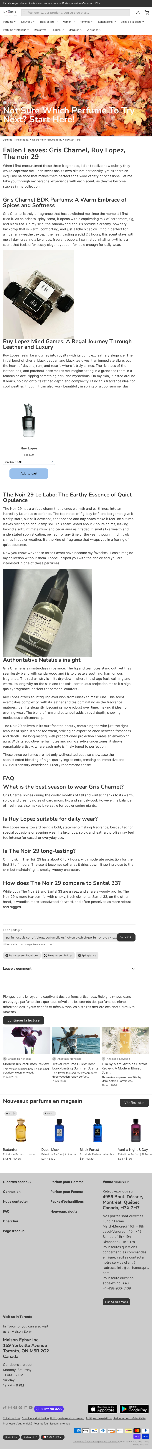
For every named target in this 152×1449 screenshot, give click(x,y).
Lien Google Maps (116, 1301)
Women (66, 21)
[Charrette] (145, 12)
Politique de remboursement (67, 1418)
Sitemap (65, 1423)
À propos (92, 29)
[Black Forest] (98, 1128)
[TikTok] (5, 1409)
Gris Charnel (12, 214)
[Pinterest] (20, 1409)
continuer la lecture (23, 1020)
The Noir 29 (12, 508)
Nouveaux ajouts (63, 1211)
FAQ (6, 1211)
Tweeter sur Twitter (60, 955)
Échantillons (105, 21)
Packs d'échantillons (67, 1201)
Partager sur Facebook (23, 955)
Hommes (85, 21)
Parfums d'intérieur (14, 29)
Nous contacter (15, 1201)
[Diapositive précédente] (133, 1115)
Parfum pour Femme (66, 1192)
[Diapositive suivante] (145, 1115)
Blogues (55, 29)
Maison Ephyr (22, 1331)
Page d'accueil (15, 1231)
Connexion (12, 1192)
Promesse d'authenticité (17, 1423)
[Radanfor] (21, 1128)
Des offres (40, 29)
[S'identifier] (136, 12)
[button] (21, 1140)
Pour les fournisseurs (46, 1423)
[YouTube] (31, 1409)
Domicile (7, 139)
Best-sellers (47, 21)
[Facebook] (15, 1409)
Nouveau (26, 21)
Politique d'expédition (99, 1418)
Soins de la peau (131, 21)
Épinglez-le (89, 955)
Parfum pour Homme (66, 1182)
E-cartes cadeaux (17, 1182)
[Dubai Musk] (59, 1128)
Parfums (8, 21)
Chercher (10, 1221)
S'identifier (11, 1437)
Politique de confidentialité (129, 1418)
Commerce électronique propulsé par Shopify (96, 1441)
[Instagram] (10, 1409)
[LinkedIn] (25, 1409)
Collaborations (11, 1418)
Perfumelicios (21, 139)
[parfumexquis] (10, 12)
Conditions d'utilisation (35, 1418)
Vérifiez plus (134, 1103)
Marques (74, 29)
